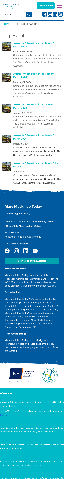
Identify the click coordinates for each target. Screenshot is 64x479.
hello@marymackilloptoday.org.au (23, 236)
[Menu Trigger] (59, 5)
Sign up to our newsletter (32, 260)
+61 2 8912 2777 (13, 232)
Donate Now (46, 5)
